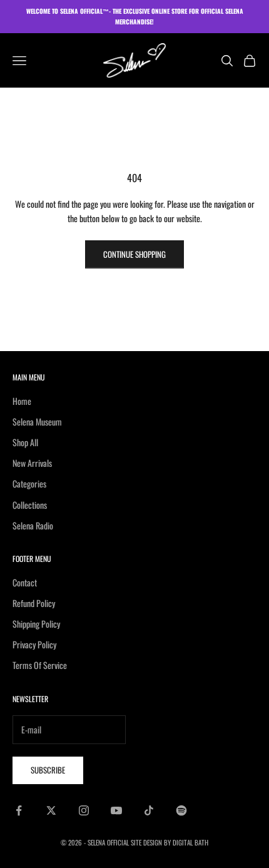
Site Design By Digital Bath (169, 842)
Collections (30, 504)
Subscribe (48, 769)
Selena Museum (37, 421)
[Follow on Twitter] (51, 810)
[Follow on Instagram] (84, 810)
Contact (25, 582)
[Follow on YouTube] (116, 810)
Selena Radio (33, 525)
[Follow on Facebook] (19, 810)
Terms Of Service (40, 664)
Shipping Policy (36, 623)
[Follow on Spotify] (181, 810)
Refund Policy (34, 603)
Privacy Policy (34, 644)
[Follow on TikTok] (149, 810)
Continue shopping (134, 254)
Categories (29, 483)
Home (22, 400)
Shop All (25, 442)
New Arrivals (32, 462)
